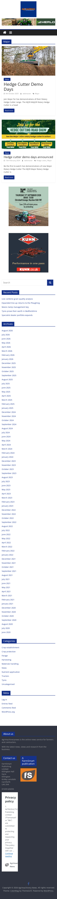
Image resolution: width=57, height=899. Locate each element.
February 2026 (8, 355)
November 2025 (9, 367)
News (7, 79)
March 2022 (7, 546)
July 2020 (6, 628)
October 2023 (8, 469)
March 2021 (7, 595)
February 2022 (8, 550)
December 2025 (9, 363)
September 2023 (9, 473)
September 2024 (9, 424)
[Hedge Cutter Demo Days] (28, 47)
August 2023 (7, 477)
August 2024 (7, 428)
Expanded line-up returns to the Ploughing (21, 303)
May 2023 (6, 489)
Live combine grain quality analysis (17, 299)
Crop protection (9, 651)
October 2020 (8, 616)
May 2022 (6, 538)
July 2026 (6, 334)
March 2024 (7, 449)
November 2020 (9, 612)
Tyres (4, 680)
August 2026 (7, 330)
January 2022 (7, 555)
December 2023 (9, 461)
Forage (5, 655)
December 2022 (9, 510)
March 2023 (7, 497)
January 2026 (7, 359)
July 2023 (6, 481)
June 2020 (6, 632)
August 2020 (7, 624)
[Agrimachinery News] (5, 32)
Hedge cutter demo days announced (28, 157)
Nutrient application (11, 672)
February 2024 (8, 453)
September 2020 (9, 620)
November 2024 (9, 416)
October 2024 (8, 420)
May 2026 (6, 343)
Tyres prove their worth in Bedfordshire (19, 311)
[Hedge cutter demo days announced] (28, 121)
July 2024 (6, 432)
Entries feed (7, 703)
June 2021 (6, 583)
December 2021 (9, 559)
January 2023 (7, 506)
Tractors (5, 676)
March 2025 (7, 400)
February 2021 (8, 599)
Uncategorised (8, 684)
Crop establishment (10, 647)
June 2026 (6, 338)
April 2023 (6, 493)
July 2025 (6, 383)
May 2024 (6, 440)
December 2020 (9, 608)
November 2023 (9, 465)
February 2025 (8, 404)
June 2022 (6, 534)
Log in (4, 699)
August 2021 (7, 575)
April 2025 (6, 396)
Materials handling (10, 664)
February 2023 (8, 502)
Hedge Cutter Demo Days (23, 86)
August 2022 (7, 526)
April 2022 (6, 542)
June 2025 (6, 387)
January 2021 (7, 603)
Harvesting (6, 659)
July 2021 (6, 579)
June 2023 (6, 485)
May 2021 (6, 587)
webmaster (27, 93)
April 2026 (6, 347)
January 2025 (7, 408)
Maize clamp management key (15, 307)
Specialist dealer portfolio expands (17, 315)
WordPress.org (8, 712)
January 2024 (7, 457)
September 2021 (9, 571)
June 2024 (6, 436)
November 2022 (9, 514)
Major (37, 93)
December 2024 (9, 412)
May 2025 (6, 391)
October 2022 (8, 518)
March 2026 (7, 351)
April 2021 (6, 591)
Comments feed (9, 707)
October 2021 (8, 567)
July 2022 (6, 530)
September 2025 (9, 375)
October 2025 (8, 371)
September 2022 (9, 522)
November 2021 (9, 563)
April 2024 (6, 444)
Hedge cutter (41, 160)
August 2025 (7, 379)
